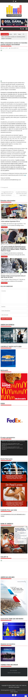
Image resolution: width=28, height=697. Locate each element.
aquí (25, 175)
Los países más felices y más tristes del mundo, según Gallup (21, 193)
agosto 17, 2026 (5, 274)
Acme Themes (14, 691)
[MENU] (26, 29)
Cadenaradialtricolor (14, 48)
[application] (14, 448)
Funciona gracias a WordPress (8, 690)
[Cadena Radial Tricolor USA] (2, 29)
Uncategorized (5, 187)
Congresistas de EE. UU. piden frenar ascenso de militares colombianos (7, 193)
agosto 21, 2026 (5, 219)
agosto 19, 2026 (5, 244)
